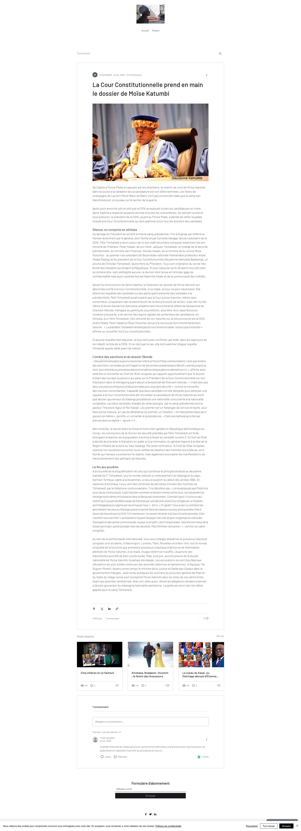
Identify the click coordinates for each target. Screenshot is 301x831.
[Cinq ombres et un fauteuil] (99, 654)
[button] (220, 53)
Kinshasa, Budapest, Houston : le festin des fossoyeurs (150, 674)
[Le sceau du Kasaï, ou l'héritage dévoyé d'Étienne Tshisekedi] (201, 654)
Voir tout (220, 636)
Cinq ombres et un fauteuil (97, 672)
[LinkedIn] (155, 814)
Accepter (286, 826)
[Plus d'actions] (207, 75)
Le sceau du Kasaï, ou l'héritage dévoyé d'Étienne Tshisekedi (199, 674)
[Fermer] (297, 825)
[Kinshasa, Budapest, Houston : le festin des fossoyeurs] (150, 654)
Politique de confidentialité (168, 826)
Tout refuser (269, 826)
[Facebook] (145, 814)
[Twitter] (150, 814)
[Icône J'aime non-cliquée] (102, 757)
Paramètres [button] (252, 826)
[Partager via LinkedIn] (109, 608)
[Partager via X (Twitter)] (101, 608)
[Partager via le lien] (117, 608)
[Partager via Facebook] (93, 608)
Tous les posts (83, 53)
